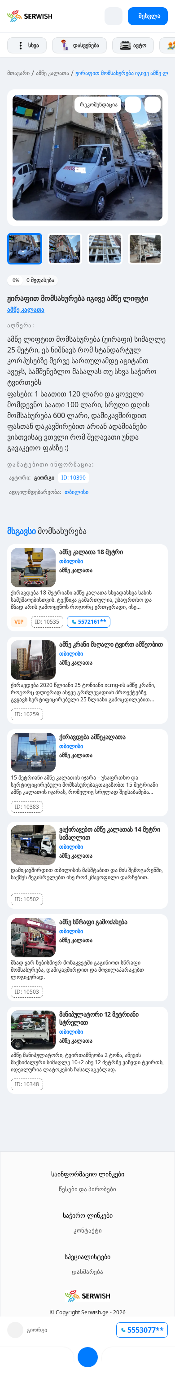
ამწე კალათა (52, 73)
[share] (152, 105)
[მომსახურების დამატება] (113, 16)
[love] (133, 105)
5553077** (145, 1330)
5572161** (92, 621)
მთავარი (18, 73)
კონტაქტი (88, 1230)
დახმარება (87, 1272)
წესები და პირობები (87, 1189)
